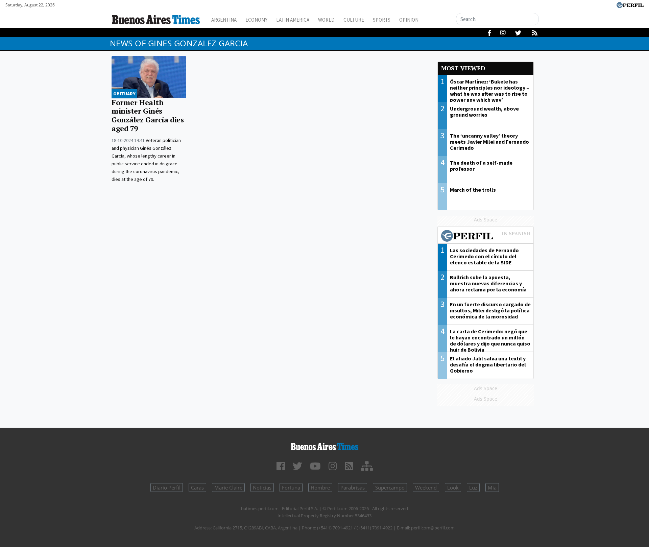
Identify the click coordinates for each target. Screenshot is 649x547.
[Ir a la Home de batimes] (324, 445)
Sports (381, 20)
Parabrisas (352, 487)
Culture (353, 20)
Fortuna (291, 487)
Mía (492, 487)
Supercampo (390, 487)
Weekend (426, 487)
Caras (197, 487)
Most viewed (463, 68)
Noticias (262, 487)
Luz (473, 487)
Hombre (320, 487)
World (326, 20)
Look (453, 487)
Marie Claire (228, 487)
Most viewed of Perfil (485, 236)
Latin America (292, 20)
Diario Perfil (167, 487)
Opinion (408, 20)
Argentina (224, 20)
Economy (256, 20)
